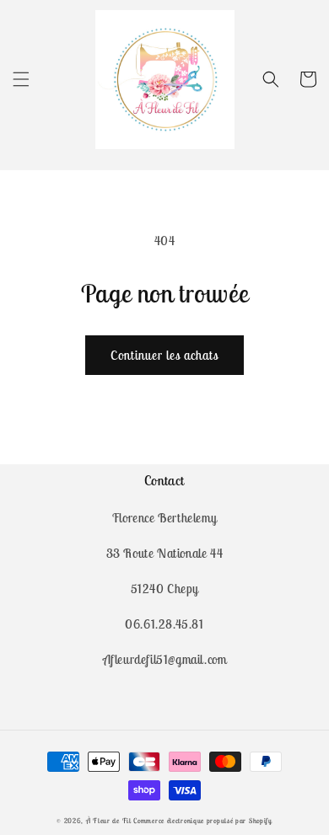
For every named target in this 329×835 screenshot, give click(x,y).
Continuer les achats (164, 355)
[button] (21, 79)
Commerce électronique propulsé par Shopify (202, 820)
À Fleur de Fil (110, 820)
